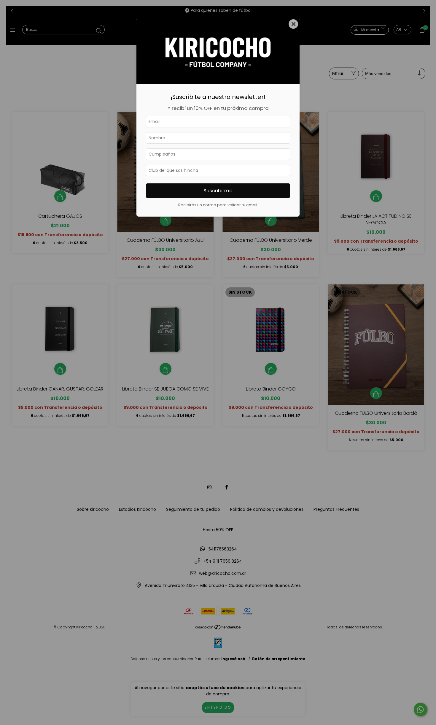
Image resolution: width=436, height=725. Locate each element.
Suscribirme (218, 190)
